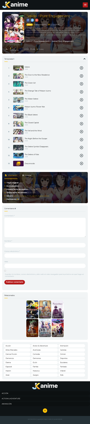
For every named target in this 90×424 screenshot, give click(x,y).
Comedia (22, 196)
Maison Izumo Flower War (35, 107)
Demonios (37, 358)
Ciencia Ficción (11, 354)
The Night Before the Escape (36, 139)
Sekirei (27, 67)
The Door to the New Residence (37, 75)
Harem (34, 196)
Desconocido (30, 164)
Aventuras (36, 350)
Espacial (9, 367)
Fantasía (63, 367)
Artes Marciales (11, 350)
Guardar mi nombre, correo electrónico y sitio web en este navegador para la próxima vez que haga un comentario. (44, 275)
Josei (7, 375)
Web (6, 262)
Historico (36, 371)
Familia (35, 367)
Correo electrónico (12, 251)
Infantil (62, 371)
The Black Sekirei (31, 115)
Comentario (9, 216)
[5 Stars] (11, 48)
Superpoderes (43, 196)
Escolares (63, 362)
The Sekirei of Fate (32, 154)
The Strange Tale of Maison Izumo (38, 91)
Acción (15, 196)
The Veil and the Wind (33, 131)
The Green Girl (30, 83)
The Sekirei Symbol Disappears (36, 147)
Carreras (63, 350)
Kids (61, 375)
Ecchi (29, 196)
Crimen (63, 354)
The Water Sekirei (31, 99)
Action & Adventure (40, 346)
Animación (64, 346)
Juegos (35, 375)
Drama (8, 362)
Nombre (8, 241)
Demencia (10, 358)
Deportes (63, 358)
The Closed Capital (32, 123)
